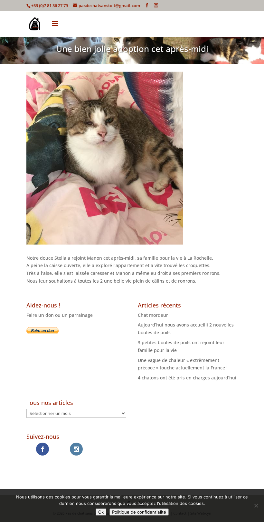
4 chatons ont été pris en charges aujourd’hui (187, 378)
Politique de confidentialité (139, 512)
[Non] (256, 505)
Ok (101, 512)
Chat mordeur (153, 315)
